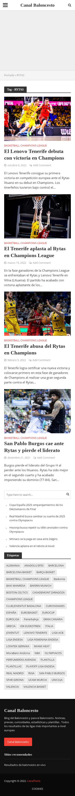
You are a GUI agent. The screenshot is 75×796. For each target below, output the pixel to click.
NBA (37, 653)
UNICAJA (57, 680)
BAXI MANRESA (15, 585)
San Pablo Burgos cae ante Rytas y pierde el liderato (34, 447)
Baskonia (59, 579)
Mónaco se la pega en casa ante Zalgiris (33, 539)
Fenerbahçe (31, 619)
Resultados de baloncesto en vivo (25, 765)
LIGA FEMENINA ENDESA (43, 639)
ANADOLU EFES (34, 565)
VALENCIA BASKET (35, 687)
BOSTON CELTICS (17, 592)
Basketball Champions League (25, 145)
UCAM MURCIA (37, 680)
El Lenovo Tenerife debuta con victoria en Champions (34, 154)
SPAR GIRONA (15, 680)
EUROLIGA (12, 619)
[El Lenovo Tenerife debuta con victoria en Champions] (37, 118)
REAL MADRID (15, 673)
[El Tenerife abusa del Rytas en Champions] (37, 313)
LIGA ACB (57, 633)
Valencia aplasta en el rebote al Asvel (31, 546)
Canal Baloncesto (37, 5)
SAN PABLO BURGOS (52, 673)
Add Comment (42, 165)
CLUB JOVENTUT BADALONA (23, 606)
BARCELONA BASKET (19, 572)
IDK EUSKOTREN (30, 626)
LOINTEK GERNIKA (17, 646)
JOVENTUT (12, 633)
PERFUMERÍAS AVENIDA (21, 660)
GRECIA (10, 626)
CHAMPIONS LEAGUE (19, 599)
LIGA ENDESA (14, 639)
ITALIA (49, 626)
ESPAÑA (11, 612)
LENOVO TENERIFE (35, 633)
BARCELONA (56, 565)
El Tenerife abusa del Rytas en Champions (34, 349)
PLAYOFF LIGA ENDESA (40, 666)
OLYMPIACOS (53, 653)
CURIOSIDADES (55, 606)
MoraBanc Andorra (18, 653)
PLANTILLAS (13, 666)
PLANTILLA (47, 660)
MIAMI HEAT (42, 646)
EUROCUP (48, 612)
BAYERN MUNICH (40, 585)
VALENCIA (12, 687)
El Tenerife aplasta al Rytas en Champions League (35, 252)
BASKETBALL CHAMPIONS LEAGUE (27, 579)
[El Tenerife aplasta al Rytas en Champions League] (37, 216)
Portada (9, 75)
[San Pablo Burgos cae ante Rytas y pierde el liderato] (37, 411)
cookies (37, 789)
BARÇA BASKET (45, 572)
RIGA (31, 673)
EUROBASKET (29, 612)
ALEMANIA (13, 565)
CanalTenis (33, 781)
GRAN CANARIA (52, 619)
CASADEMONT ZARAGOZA (48, 592)
